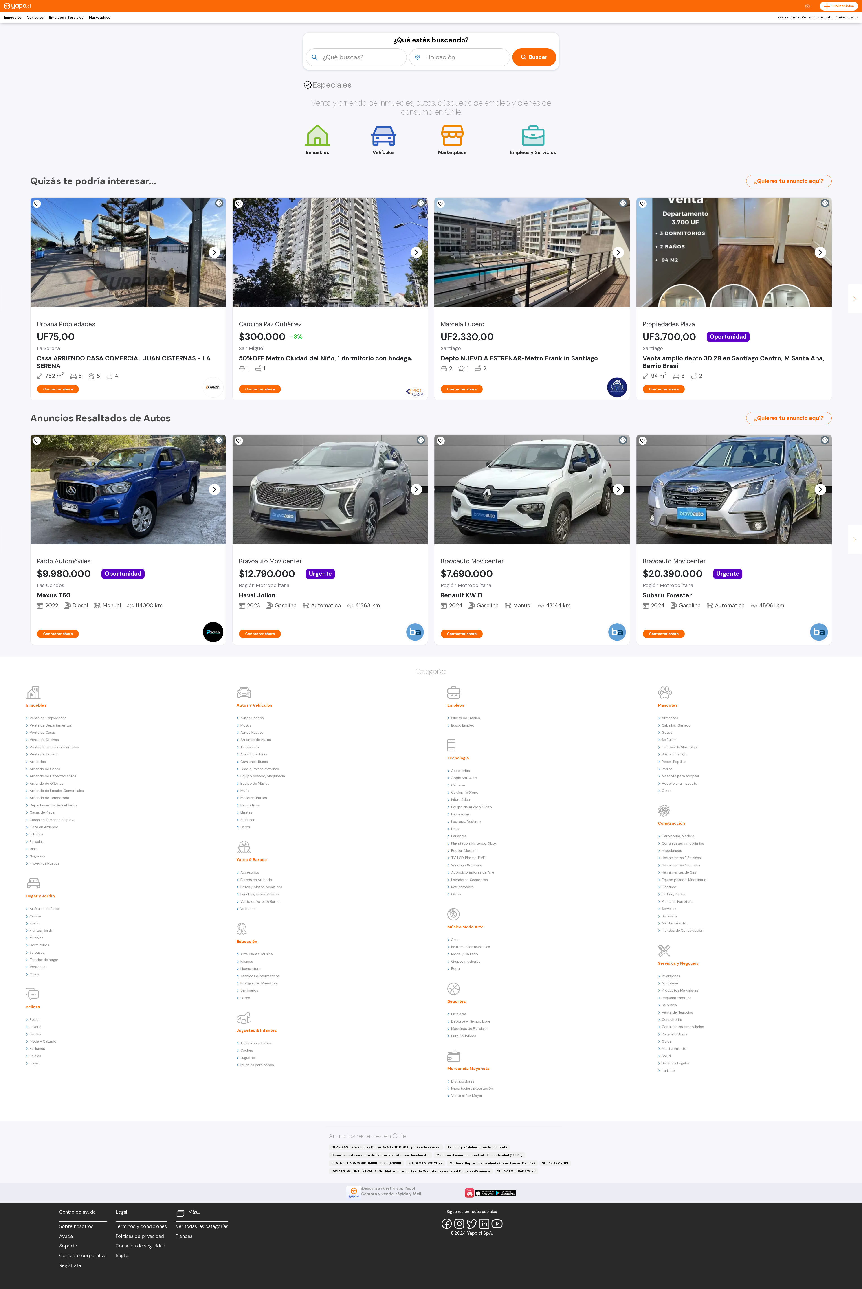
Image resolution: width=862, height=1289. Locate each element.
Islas (33, 848)
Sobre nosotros (76, 1226)
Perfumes (37, 1048)
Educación (247, 941)
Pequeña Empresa (676, 997)
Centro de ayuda (847, 17)
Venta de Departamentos (51, 725)
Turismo (668, 1070)
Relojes (35, 1056)
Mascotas (668, 705)
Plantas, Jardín (41, 930)
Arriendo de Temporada (49, 797)
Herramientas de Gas (679, 872)
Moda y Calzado (43, 1041)
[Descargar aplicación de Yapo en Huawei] (469, 1193)
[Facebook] (446, 1223)
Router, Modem (463, 850)
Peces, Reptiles (674, 761)
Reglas (123, 1255)
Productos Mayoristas (680, 990)
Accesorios (249, 747)
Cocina (35, 916)
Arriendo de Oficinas (46, 783)
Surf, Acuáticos (463, 1036)
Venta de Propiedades (48, 718)
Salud (666, 1056)
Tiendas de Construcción (682, 930)
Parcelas (37, 841)
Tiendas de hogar (44, 959)
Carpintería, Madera (678, 836)
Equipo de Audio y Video (471, 807)
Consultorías (672, 1019)
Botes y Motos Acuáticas (261, 887)
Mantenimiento (674, 923)
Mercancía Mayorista (468, 1068)
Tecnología (458, 758)
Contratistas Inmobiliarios (683, 843)
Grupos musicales (465, 961)
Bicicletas (459, 1014)
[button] (214, 252)
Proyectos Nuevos (44, 863)
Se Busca (247, 819)
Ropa (34, 1063)
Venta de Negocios (677, 1012)
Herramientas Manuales (681, 865)
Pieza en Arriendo (44, 827)
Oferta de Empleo (465, 718)
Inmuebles (13, 17)
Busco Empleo (462, 725)
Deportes (456, 1001)
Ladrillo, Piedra (673, 894)
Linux (455, 828)
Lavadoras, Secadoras (469, 879)
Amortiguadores (253, 754)
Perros (667, 768)
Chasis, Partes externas (259, 768)
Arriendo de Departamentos (53, 776)
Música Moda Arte (465, 927)
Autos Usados (252, 718)
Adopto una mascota (679, 783)
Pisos (34, 923)
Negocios (37, 856)
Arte (455, 939)
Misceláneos (672, 850)
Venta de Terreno (44, 754)
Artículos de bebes (256, 1043)
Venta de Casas (43, 732)
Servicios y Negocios (678, 963)
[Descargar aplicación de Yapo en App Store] (485, 1193)
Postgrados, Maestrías (258, 983)
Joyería (35, 1026)
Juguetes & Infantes (257, 1030)
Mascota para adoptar (680, 776)
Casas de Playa (42, 812)
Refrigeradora (462, 887)
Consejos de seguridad (817, 17)
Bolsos (35, 1019)
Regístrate (70, 1265)
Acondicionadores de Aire (472, 872)
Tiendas (184, 1236)
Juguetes (248, 1057)
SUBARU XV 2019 (555, 1163)
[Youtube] (497, 1223)
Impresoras (460, 814)
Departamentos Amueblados (53, 805)
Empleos (455, 705)
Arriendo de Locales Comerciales (57, 790)
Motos (245, 725)
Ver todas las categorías (202, 1226)
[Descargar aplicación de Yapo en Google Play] (505, 1193)
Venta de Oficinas (44, 739)
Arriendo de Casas (45, 768)
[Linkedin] (484, 1223)
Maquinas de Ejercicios (469, 1028)
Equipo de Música (254, 783)
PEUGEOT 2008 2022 (425, 1163)
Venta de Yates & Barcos (260, 901)
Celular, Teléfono (464, 792)
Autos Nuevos (252, 732)
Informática (460, 799)
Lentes (35, 1034)
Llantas (246, 812)
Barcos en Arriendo (256, 879)
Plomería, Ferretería (677, 901)
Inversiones (671, 976)
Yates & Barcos (252, 859)
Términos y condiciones (141, 1226)
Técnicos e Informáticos (260, 976)
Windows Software (466, 865)
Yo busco (248, 908)
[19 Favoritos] (239, 204)
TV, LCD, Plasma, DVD (468, 857)
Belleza (33, 1007)
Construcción (671, 823)
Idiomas (246, 961)
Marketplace (99, 17)
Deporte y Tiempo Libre (470, 1021)
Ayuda (66, 1236)
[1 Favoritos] (37, 204)
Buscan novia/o (674, 754)
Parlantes (459, 836)
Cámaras (458, 785)
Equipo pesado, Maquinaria (262, 776)
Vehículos (35, 17)
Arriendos (38, 761)
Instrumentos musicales (470, 946)
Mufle (244, 790)
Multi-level (670, 983)
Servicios (669, 908)
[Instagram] (459, 1223)
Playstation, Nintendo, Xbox (474, 843)
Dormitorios (39, 945)
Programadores (674, 1034)
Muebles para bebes (257, 1065)
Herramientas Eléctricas (681, 857)
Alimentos (670, 718)
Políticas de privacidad (140, 1236)
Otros (34, 974)
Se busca (37, 952)
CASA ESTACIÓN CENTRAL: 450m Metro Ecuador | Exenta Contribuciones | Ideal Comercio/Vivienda (411, 1171)
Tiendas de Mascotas (679, 747)
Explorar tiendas (789, 17)
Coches (246, 1050)
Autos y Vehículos (254, 705)
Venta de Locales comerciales (54, 747)
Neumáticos (250, 805)
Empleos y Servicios (66, 17)
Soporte (68, 1246)
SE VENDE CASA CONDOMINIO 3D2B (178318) (366, 1163)
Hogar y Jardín (40, 896)
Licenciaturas (251, 968)
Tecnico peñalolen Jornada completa (477, 1147)
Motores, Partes (253, 797)
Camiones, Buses (254, 761)
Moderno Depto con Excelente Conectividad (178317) (492, 1163)
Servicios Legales (676, 1063)
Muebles (36, 937)
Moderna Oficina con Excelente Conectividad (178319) (479, 1155)
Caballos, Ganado (676, 725)
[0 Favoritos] (441, 441)
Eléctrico (669, 887)
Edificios (36, 834)
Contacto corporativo (83, 1255)
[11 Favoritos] (441, 204)
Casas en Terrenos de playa (52, 819)
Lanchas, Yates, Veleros (259, 894)
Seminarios (249, 990)
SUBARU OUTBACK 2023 (516, 1171)
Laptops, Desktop (466, 821)
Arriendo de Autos (255, 739)
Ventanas (37, 966)
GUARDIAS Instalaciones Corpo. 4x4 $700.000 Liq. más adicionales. (386, 1147)
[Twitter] (472, 1223)
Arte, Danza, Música (256, 954)
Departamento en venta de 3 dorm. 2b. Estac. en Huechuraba (380, 1155)
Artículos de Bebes (45, 908)
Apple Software (464, 777)
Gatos (667, 732)
